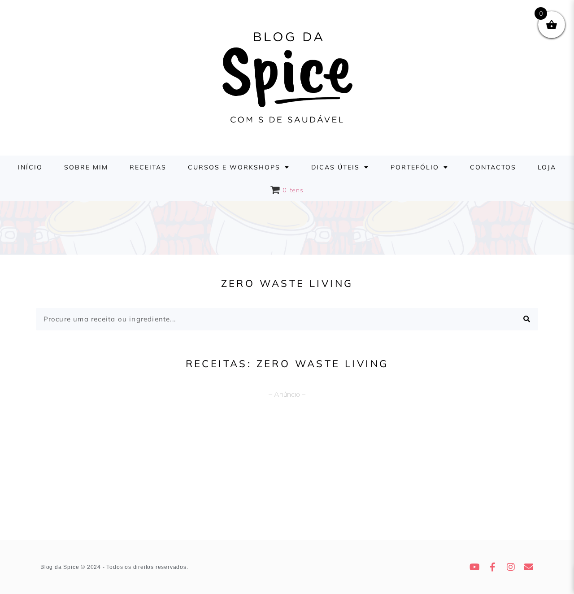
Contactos (493, 167)
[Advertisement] (287, 473)
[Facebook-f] (493, 567)
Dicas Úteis (335, 167)
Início (30, 167)
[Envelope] (529, 567)
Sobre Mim (86, 167)
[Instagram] (511, 567)
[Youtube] (475, 567)
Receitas (148, 167)
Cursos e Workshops (234, 167)
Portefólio (415, 167)
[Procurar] (527, 319)
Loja (547, 167)
